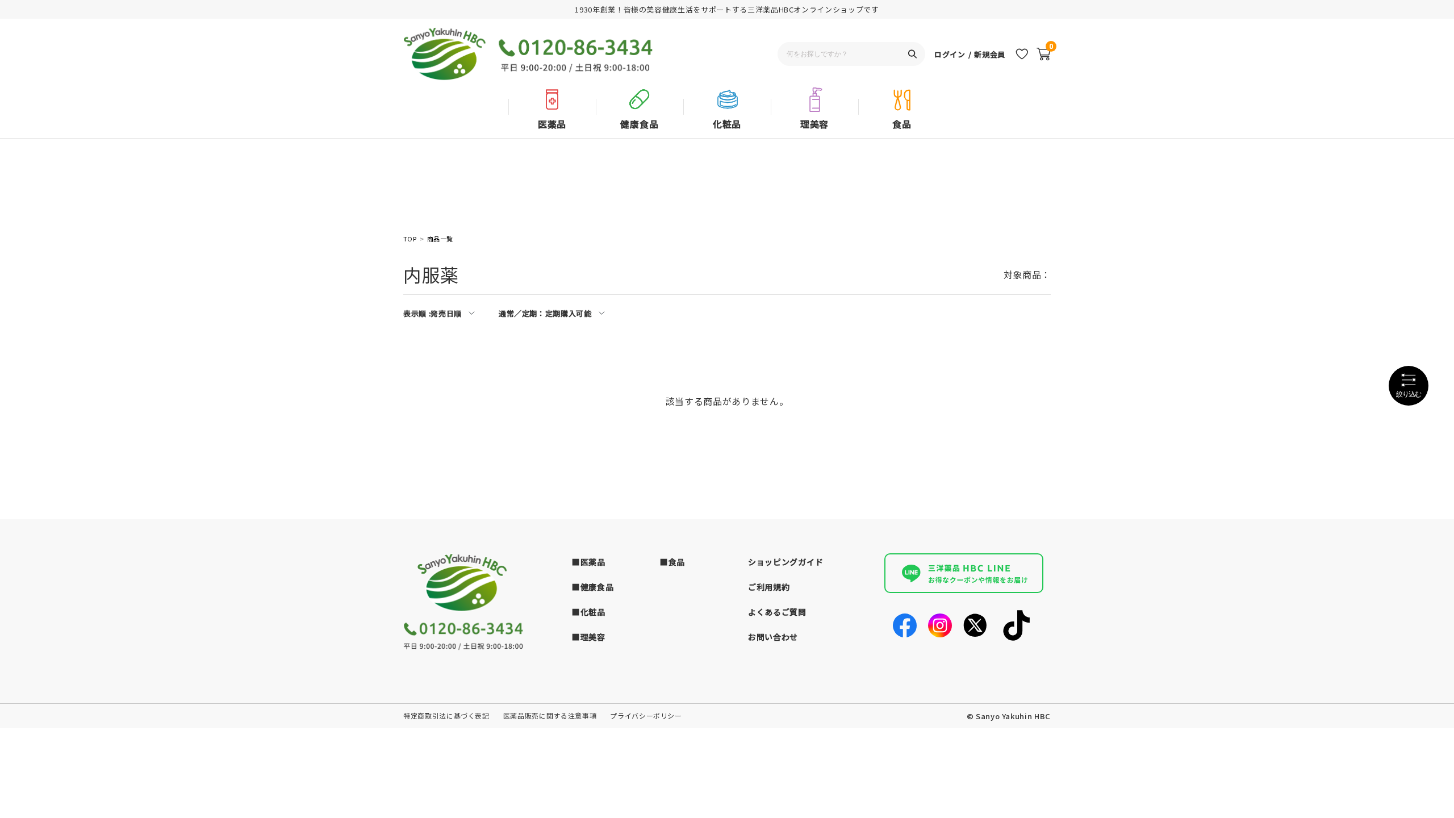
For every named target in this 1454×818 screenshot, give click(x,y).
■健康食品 (593, 586)
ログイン (950, 54)
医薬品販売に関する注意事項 (549, 715)
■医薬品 (588, 561)
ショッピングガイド (785, 561)
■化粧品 (588, 611)
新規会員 (989, 54)
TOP (409, 239)
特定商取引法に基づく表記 (446, 715)
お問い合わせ (773, 636)
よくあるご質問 (777, 611)
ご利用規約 (769, 586)
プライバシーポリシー (646, 715)
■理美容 (588, 636)
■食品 (672, 561)
